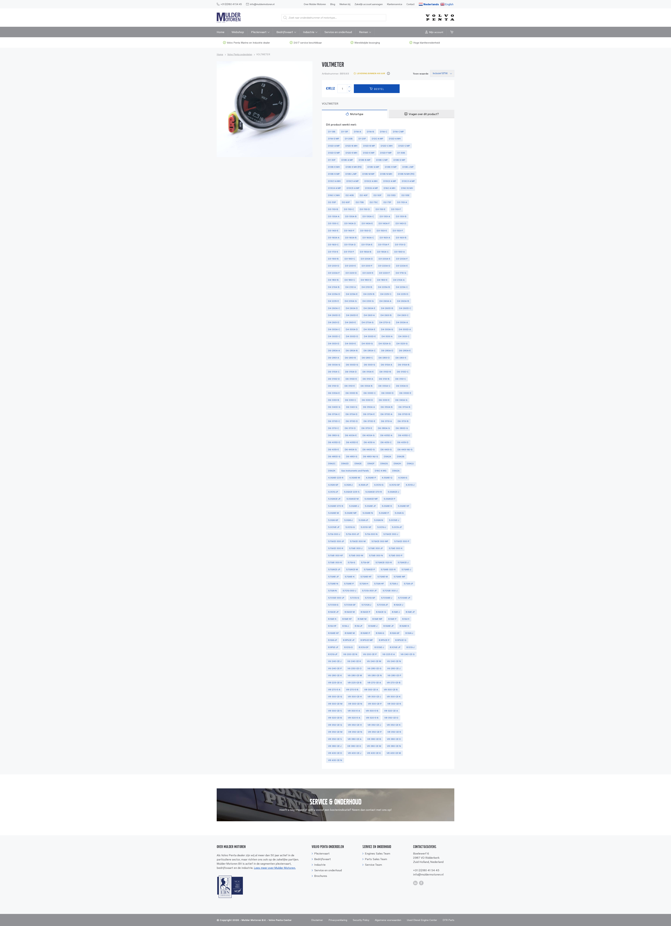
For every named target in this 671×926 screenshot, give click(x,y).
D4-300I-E (350, 343)
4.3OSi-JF (333, 491)
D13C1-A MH (334, 181)
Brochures (320, 876)
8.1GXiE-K (404, 626)
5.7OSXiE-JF (404, 597)
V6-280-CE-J (394, 668)
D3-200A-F (402, 258)
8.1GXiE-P (365, 633)
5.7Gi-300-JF (352, 534)
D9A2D (345, 463)
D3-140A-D (350, 223)
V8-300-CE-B (391, 689)
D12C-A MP (377, 138)
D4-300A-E (369, 329)
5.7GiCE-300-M (358, 541)
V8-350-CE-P (374, 732)
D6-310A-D (351, 371)
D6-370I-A (386, 421)
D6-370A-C (334, 414)
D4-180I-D (366, 280)
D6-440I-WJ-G (405, 449)
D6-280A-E (405, 350)
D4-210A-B (334, 287)
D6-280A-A (334, 350)
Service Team (373, 864)
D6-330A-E (334, 393)
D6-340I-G (351, 407)
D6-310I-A (368, 378)
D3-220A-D (384, 265)
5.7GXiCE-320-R (384, 562)
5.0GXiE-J (354, 506)
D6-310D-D (334, 378)
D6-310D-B (385, 371)
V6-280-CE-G (374, 668)
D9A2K (331, 470)
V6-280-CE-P (394, 675)
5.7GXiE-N (333, 583)
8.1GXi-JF (332, 640)
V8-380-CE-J (334, 746)
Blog (332, 4)
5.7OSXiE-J (386, 597)
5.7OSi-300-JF (369, 590)
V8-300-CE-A (371, 689)
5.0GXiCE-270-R (373, 491)
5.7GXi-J (394, 583)
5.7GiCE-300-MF (379, 541)
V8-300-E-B (372, 710)
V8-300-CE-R (394, 703)
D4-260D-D (334, 315)
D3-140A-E (367, 223)
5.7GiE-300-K (395, 548)
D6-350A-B (387, 407)
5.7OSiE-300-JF (336, 597)
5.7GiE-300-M (356, 555)
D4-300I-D (333, 343)
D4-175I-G (401, 273)
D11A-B (370, 131)
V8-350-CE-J (374, 725)
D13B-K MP (334, 174)
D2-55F (332, 202)
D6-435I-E (333, 449)
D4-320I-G (401, 343)
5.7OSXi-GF (350, 604)
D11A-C (383, 131)
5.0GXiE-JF (370, 506)
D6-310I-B (384, 378)
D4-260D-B (387, 308)
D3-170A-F (383, 244)
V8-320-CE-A (391, 710)
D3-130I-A (385, 216)
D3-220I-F (384, 273)
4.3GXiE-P (371, 477)
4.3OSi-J (410, 484)
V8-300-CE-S (335, 710)
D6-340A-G (401, 400)
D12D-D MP (334, 152)
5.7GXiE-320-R (388, 569)
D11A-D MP (333, 138)
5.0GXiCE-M (353, 498)
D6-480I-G (351, 456)
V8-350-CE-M (335, 732)
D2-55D (391, 195)
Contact (410, 4)
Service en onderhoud (338, 32)
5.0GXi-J (348, 520)
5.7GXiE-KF (365, 576)
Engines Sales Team (377, 853)
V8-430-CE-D (335, 753)
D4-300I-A (387, 336)
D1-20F (362, 138)
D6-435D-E (352, 442)
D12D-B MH (351, 145)
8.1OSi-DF (364, 647)
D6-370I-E (367, 428)
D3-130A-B (351, 216)
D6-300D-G (352, 364)
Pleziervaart (258, 32)
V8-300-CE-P (374, 703)
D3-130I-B (401, 216)
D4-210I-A (350, 287)
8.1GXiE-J (372, 626)
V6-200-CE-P (370, 654)
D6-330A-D (402, 385)
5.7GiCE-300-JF (336, 541)
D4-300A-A (402, 322)
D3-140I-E (333, 230)
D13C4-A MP (334, 188)
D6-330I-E (384, 400)
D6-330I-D (367, 400)
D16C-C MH (334, 195)
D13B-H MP (390, 167)
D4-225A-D (334, 294)
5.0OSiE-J (394, 520)
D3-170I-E (333, 251)
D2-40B (350, 195)
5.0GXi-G (399, 513)
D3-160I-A (385, 237)
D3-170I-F (349, 251)
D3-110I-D (365, 209)
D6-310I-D (333, 385)
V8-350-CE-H (355, 725)
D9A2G (384, 463)
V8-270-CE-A (374, 682)
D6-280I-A (333, 357)
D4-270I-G (384, 322)
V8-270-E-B (352, 689)
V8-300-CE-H (355, 696)
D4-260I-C (403, 315)
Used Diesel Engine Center (422, 919)
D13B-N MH (386, 174)
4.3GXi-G (402, 477)
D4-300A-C (334, 329)
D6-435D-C (404, 435)
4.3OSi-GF (394, 484)
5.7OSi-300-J (349, 590)
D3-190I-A (399, 251)
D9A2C (331, 463)
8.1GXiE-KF (333, 633)
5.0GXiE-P (384, 513)
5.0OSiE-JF (334, 527)
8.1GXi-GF (394, 633)
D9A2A (387, 456)
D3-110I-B (333, 209)
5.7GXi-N (332, 590)
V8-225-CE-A (335, 682)
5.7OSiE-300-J (390, 590)
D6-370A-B (404, 407)
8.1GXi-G (380, 633)
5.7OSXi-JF (382, 604)
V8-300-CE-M (335, 703)
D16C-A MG (380, 470)
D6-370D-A (386, 414)
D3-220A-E (402, 265)
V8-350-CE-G (335, 725)
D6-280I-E (401, 357)
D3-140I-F (349, 230)
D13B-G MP (373, 167)
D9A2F (370, 463)
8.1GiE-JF (410, 612)
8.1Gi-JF (358, 626)
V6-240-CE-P (335, 668)
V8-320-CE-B (335, 717)
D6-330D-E (405, 393)
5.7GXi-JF (408, 583)
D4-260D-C (405, 308)
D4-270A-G (367, 322)
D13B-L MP (350, 174)
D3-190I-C (350, 258)
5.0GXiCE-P (389, 498)
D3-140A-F (384, 223)
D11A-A (357, 131)
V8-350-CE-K (394, 725)
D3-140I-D (401, 223)
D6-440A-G (351, 449)
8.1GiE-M (362, 619)
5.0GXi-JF (363, 520)
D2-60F (346, 202)
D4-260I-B (386, 315)
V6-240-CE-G (407, 654)
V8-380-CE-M (374, 746)
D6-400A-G (368, 435)
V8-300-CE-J (374, 696)
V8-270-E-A (334, 689)
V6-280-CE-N (375, 675)
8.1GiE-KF (347, 619)
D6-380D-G (402, 428)
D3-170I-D (400, 244)
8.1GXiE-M (350, 633)
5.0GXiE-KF (403, 506)
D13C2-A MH (371, 181)
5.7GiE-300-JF (375, 548)
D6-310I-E (350, 385)
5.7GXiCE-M (352, 569)
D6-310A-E (368, 371)
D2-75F (387, 202)
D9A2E (358, 463)
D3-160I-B (401, 237)
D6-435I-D (402, 442)
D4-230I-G (368, 301)
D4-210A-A (399, 280)
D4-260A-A (385, 301)
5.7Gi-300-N (371, 534)
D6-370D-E (369, 421)
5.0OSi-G (350, 527)
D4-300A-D (352, 329)
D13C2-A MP (389, 181)
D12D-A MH (395, 138)
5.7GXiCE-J (403, 562)
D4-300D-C (334, 336)
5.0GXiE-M (333, 513)
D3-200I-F (367, 265)
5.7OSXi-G (333, 604)
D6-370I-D (350, 428)
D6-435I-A (369, 442)
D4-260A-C (334, 308)
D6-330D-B (352, 393)
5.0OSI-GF (366, 527)
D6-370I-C (333, 428)
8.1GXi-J (409, 633)
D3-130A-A (333, 216)
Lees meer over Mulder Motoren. (275, 868)
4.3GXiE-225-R (335, 477)
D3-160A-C (368, 237)
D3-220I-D (351, 273)
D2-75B (360, 202)
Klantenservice (394, 4)
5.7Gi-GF (365, 562)
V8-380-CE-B (374, 739)
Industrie (308, 32)
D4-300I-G (367, 343)
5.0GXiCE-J (393, 491)
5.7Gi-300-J (334, 534)
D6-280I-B (350, 357)
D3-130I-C (333, 223)
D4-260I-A (369, 315)
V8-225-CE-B (355, 682)
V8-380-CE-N (394, 746)
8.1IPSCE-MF (366, 640)
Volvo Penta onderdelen (239, 54)
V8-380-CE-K (354, 746)
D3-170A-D (350, 244)
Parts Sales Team (376, 859)
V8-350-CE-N (355, 732)
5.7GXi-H (364, 583)
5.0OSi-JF (397, 527)
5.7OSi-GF (370, 597)
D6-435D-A (386, 435)
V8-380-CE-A (354, 739)
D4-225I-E (333, 301)
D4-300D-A (405, 329)
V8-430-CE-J (354, 753)
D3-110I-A (402, 202)
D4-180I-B (333, 280)
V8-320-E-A (354, 717)
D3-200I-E (350, 265)
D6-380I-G (333, 435)
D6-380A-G (384, 428)
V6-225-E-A (389, 654)
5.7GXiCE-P (369, 569)
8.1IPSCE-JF (349, 640)
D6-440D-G (369, 449)
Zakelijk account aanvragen (369, 4)
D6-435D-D (334, 442)
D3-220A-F (334, 273)
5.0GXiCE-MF (371, 498)
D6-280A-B (352, 350)
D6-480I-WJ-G (370, 456)
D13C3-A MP (408, 181)
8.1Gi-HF (332, 626)
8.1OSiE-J (379, 647)
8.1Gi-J (345, 626)
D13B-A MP (347, 160)
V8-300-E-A (354, 710)
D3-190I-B (333, 258)
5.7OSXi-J (366, 604)
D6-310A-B (403, 364)
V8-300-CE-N (355, 703)
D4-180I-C (350, 280)
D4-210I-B (367, 287)
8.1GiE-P (392, 619)
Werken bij (344, 4)
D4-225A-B (384, 287)
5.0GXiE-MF (351, 513)
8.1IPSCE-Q (400, 640)
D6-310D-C (402, 371)
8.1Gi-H (405, 619)
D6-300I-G (369, 364)
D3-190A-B (365, 251)
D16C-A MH (389, 188)
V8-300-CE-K (394, 696)
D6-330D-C (370, 393)
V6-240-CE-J (334, 661)
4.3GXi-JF (363, 484)
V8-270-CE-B (394, 682)
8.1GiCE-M (350, 612)
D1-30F (332, 160)
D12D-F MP (385, 152)
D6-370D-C (334, 421)
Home (220, 32)
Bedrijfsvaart (284, 32)
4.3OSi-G (378, 484)
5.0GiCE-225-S (351, 491)
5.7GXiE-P (349, 583)
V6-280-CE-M (355, 675)
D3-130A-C (368, 216)
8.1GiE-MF (377, 619)
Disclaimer (317, 919)
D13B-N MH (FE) (406, 174)
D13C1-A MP (353, 181)
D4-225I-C (385, 294)
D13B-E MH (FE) (354, 167)
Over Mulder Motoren (315, 4)
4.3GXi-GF (333, 484)
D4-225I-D (402, 294)
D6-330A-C (384, 385)
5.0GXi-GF (333, 520)
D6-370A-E (369, 414)
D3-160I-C (333, 244)
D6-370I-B (403, 421)
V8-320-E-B (372, 717)
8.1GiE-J (396, 612)
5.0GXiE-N (368, 513)
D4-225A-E (352, 294)
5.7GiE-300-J (355, 548)
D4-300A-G (387, 329)
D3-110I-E (380, 209)
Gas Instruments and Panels (355, 470)
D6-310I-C (400, 378)
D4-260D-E (352, 315)
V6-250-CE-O (355, 668)
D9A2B (400, 456)
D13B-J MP (407, 167)
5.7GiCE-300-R (335, 548)
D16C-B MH (407, 188)
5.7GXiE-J (406, 569)
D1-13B (331, 131)
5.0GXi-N (378, 520)
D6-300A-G (334, 364)
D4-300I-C (403, 336)
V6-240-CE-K (354, 661)
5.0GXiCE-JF (334, 498)
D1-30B (401, 152)
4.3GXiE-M (354, 477)
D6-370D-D (352, 421)
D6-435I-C (386, 442)
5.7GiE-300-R (335, 562)
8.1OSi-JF (332, 654)
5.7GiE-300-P (395, 555)
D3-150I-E (382, 230)
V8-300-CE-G (335, 696)
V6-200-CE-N (350, 654)
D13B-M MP (368, 174)
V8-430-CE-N (335, 760)
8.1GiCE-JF (333, 612)
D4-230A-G (351, 301)
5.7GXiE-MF (399, 576)
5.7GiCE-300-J (390, 534)
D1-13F (344, 131)
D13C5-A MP (353, 188)
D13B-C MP (382, 160)
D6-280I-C (367, 357)
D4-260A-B (403, 301)
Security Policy (361, 919)
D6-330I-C (350, 400)
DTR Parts (448, 919)
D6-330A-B (367, 385)
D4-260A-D (352, 308)
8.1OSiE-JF (395, 647)
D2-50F (377, 195)
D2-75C (374, 202)
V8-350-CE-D (391, 717)
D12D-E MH (351, 152)
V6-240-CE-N (394, 661)
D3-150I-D (365, 230)
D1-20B (349, 138)
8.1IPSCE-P (384, 640)
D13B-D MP (399, 160)
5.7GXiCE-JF (334, 569)
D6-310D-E (351, 378)
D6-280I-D (384, 357)
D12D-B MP (369, 145)
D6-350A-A (369, 407)
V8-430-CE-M (394, 753)
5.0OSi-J (381, 527)
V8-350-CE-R (394, 732)
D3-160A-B (351, 237)
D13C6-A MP (371, 188)
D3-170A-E (367, 244)
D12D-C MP (404, 145)
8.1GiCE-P (365, 612)
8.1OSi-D (348, 647)
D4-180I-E (382, 280)
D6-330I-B (333, 400)
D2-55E (405, 195)
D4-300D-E (370, 336)
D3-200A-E (384, 258)
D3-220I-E (368, 273)
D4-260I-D (333, 322)
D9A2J (410, 463)
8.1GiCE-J (398, 604)
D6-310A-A (386, 364)
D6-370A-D (351, 414)
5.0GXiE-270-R (335, 506)
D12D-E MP (368, 152)
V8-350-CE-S (335, 739)
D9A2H (397, 463)
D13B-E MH (334, 167)
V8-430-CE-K (374, 753)
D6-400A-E (351, 435)
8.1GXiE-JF (388, 626)
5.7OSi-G (354, 597)
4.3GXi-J (348, 484)
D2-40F (364, 195)
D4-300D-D (352, 336)
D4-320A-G (385, 343)
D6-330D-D (387, 393)
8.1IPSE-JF (333, 647)
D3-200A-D (367, 258)
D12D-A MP (334, 145)
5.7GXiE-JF (333, 576)
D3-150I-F (398, 230)
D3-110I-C (349, 209)
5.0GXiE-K (387, 506)
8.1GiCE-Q (381, 612)
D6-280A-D (387, 350)
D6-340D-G (334, 407)
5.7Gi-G (351, 562)
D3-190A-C (382, 251)
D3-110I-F (396, 209)
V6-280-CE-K (335, 675)
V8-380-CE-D (394, 739)
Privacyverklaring (338, 919)
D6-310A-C (333, 371)
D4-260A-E (369, 308)
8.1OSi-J (410, 647)
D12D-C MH (386, 145)
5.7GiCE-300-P (401, 541)
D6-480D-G (334, 456)
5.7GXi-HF (379, 583)
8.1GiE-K (332, 619)
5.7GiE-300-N (376, 555)
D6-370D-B (404, 414)
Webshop (238, 32)
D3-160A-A (333, 237)
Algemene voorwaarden (388, 919)
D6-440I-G (386, 449)
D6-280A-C (369, 350)
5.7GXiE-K (350, 576)
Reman (363, 32)
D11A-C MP (398, 131)
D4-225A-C (402, 287)
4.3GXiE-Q (387, 477)
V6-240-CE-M (374, 661)
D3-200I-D (333, 265)
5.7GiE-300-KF (335, 555)
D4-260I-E (350, 322)
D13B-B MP (364, 160)
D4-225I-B (368, 294)
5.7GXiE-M (382, 576)
